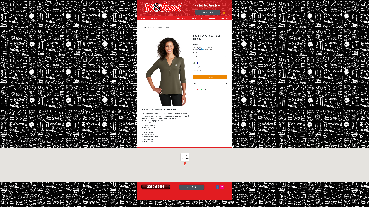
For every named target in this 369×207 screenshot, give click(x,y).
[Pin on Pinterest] (198, 89)
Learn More (208, 49)
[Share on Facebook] (194, 89)
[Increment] (200, 70)
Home (144, 27)
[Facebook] (217, 187)
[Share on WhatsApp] (202, 89)
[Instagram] (222, 187)
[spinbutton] (197, 70)
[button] (224, 12)
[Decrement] (194, 70)
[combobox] (210, 56)
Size (195, 53)
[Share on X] (205, 89)
